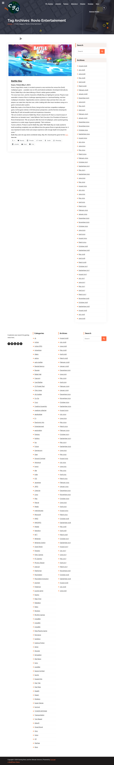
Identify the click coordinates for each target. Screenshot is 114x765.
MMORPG (38, 523)
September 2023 (84, 166)
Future (37, 446)
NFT (36, 535)
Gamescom (38, 450)
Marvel (37, 502)
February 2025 (83, 114)
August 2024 (83, 138)
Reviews (37, 611)
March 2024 (82, 154)
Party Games (39, 555)
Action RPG (38, 346)
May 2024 (82, 150)
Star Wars (38, 687)
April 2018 (82, 258)
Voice (36, 735)
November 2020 (84, 222)
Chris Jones (38, 390)
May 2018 (82, 254)
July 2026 (82, 70)
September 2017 (84, 270)
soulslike (37, 667)
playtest (37, 583)
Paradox (37, 551)
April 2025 (82, 110)
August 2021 (83, 186)
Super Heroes (39, 703)
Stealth (37, 691)
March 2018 (82, 262)
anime (37, 358)
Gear (36, 454)
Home (10, 24)
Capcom (37, 378)
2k (35, 338)
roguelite (37, 623)
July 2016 (82, 314)
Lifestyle (58, 4)
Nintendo (38, 539)
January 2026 (83, 94)
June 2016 (82, 318)
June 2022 (82, 178)
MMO (36, 519)
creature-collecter (40, 410)
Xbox (36, 747)
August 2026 (83, 66)
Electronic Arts (39, 422)
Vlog (36, 731)
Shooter (82, 4)
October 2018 (83, 246)
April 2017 (82, 290)
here (66, 135)
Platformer (38, 571)
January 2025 (83, 118)
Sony (97, 4)
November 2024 (84, 126)
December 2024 (84, 122)
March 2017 (82, 294)
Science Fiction (94, 11)
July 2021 (82, 190)
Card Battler (38, 382)
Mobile (37, 527)
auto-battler (39, 362)
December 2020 (84, 218)
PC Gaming (49, 4)
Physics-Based (39, 563)
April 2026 (82, 82)
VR (36, 739)
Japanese (38, 482)
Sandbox (37, 639)
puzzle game (39, 591)
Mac (36, 498)
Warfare (37, 743)
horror (36, 466)
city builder (38, 394)
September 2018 (84, 250)
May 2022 (82, 182)
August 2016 (83, 310)
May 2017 (82, 286)
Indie (36, 474)
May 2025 (82, 106)
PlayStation (38, 575)
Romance (38, 635)
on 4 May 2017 (20, 75)
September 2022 (84, 174)
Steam (37, 695)
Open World (38, 547)
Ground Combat (40, 458)
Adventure (74, 4)
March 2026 (82, 86)
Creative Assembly (41, 406)
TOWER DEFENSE (41, 711)
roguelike (38, 619)
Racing (37, 595)
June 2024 (82, 146)
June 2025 (82, 102)
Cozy (36, 402)
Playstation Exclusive (41, 579)
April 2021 (82, 202)
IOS (36, 478)
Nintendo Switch (40, 543)
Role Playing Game (41, 631)
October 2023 (83, 162)
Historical (38, 462)
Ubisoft (37, 723)
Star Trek (37, 683)
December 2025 (84, 98)
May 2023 (82, 170)
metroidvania (39, 510)
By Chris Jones (32, 75)
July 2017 (82, 278)
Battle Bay (16, 81)
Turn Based (38, 719)
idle (36, 470)
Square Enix (38, 679)
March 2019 (82, 242)
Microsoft (38, 514)
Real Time (38, 599)
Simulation (38, 655)
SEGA (36, 647)
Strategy (90, 4)
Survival (37, 707)
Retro (36, 607)
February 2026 (83, 90)
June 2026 (82, 74)
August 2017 (83, 274)
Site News (38, 659)
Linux (36, 494)
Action (37, 342)
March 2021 (82, 206)
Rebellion (38, 603)
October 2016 (83, 302)
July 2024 (82, 142)
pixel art (37, 567)
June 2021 (82, 194)
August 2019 (83, 238)
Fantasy (65, 4)
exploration (38, 430)
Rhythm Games (40, 615)
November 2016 (84, 298)
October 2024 (83, 130)
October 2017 (83, 266)
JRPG (36, 486)
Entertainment (39, 426)
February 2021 (83, 210)
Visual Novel (39, 727)
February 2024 (83, 158)
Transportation (39, 715)
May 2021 (82, 198)
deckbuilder (38, 414)
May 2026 (82, 78)
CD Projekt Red (40, 386)
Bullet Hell (38, 374)
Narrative (38, 531)
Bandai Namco (39, 366)
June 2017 (82, 282)
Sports (37, 675)
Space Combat (40, 671)
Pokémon (38, 587)
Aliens (36, 354)
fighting (37, 438)
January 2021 (83, 214)
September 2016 (84, 306)
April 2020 (82, 234)
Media (37, 506)
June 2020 (82, 230)
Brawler (37, 370)
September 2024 (84, 134)
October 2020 (83, 226)
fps (36, 442)
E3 (35, 418)
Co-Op (37, 398)
